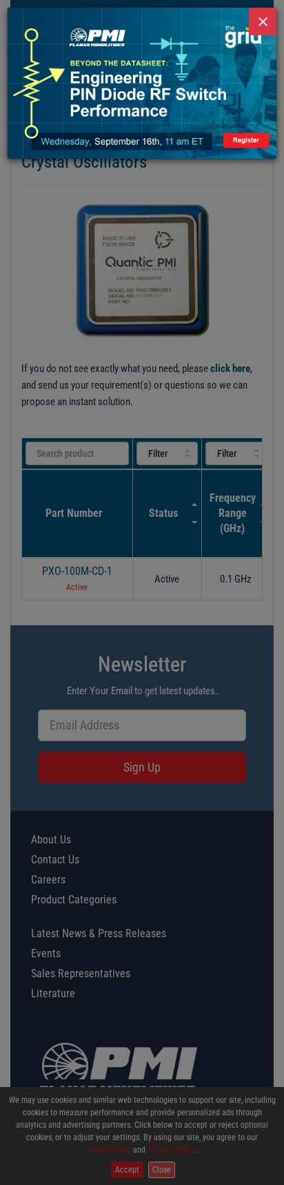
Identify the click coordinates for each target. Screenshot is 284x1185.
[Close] (262, 21)
